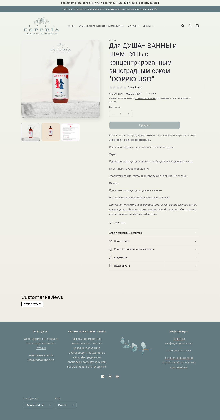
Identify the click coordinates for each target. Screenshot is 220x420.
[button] (133, 25)
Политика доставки (179, 350)
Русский (62, 404)
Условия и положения (179, 358)
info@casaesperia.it (41, 360)
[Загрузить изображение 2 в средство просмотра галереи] (50, 132)
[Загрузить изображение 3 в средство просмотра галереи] (70, 132)
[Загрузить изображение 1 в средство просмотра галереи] (30, 132)
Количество (115, 107)
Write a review (32, 304)
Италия (41, 348)
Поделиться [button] (119, 222)
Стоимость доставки (145, 98)
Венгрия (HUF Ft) (35, 404)
